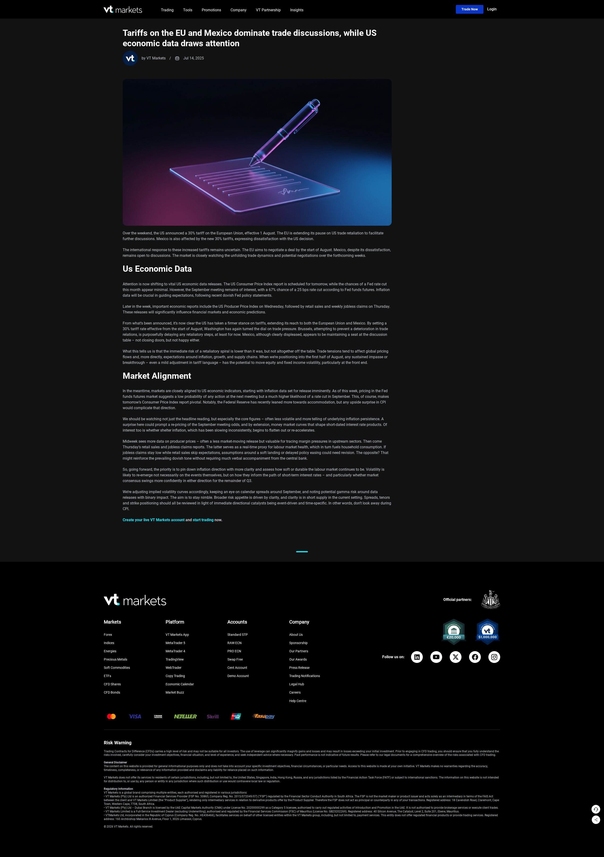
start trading (203, 520)
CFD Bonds (112, 692)
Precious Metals (115, 659)
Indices (109, 643)
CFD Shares (112, 684)
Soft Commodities (117, 668)
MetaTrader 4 (175, 651)
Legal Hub (296, 684)
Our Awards (298, 659)
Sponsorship (298, 643)
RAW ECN (234, 643)
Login (492, 9)
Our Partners (298, 651)
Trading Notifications (304, 676)
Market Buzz (175, 692)
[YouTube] (436, 657)
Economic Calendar (180, 684)
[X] (455, 657)
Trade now (469, 9)
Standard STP (237, 635)
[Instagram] (494, 657)
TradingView (175, 659)
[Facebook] (475, 657)
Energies (110, 651)
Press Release (299, 668)
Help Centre (297, 701)
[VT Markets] (123, 9)
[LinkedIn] (417, 657)
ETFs (107, 676)
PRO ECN (234, 651)
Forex (108, 635)
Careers (295, 692)
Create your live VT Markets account (154, 520)
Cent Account (237, 668)
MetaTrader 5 (175, 643)
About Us (296, 635)
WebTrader (173, 668)
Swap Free (235, 659)
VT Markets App (177, 635)
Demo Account (238, 676)
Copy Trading (175, 676)
